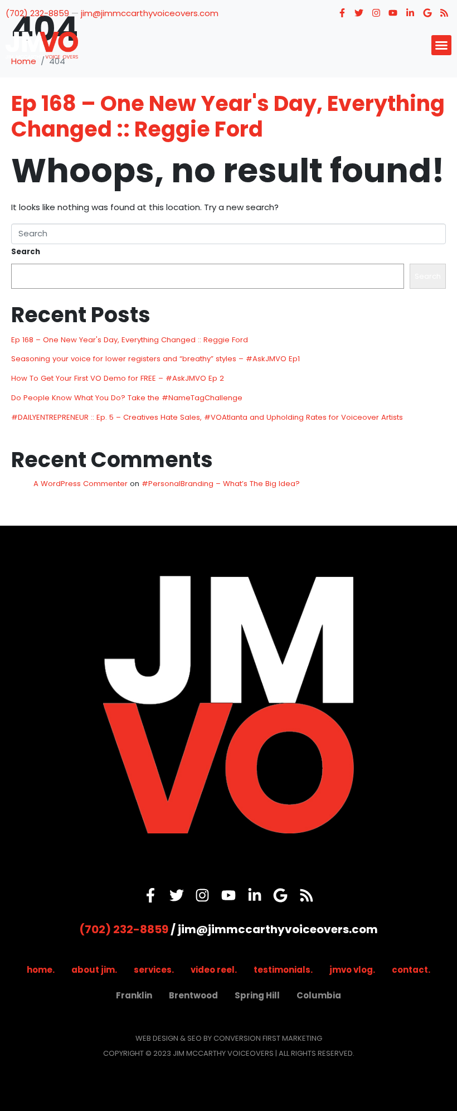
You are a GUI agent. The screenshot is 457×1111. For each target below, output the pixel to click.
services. (154, 970)
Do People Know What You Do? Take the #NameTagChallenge (126, 397)
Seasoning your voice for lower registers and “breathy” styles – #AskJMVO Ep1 (155, 358)
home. (41, 970)
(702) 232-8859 (37, 13)
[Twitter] (359, 13)
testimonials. (283, 970)
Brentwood (193, 995)
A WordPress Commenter (80, 483)
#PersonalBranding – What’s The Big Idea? (221, 483)
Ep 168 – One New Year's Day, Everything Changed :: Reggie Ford (228, 116)
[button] (441, 45)
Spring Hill (257, 995)
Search (25, 251)
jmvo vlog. (352, 970)
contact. (411, 970)
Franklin (134, 995)
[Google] (427, 13)
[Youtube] (393, 13)
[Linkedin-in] (410, 13)
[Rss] (444, 13)
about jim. (94, 970)
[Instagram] (376, 13)
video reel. (214, 970)
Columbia (318, 995)
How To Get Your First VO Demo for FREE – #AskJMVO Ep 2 (117, 378)
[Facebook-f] (342, 13)
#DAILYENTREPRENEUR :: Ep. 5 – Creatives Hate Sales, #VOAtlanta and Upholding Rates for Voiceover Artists (207, 417)
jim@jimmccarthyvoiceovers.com (149, 13)
